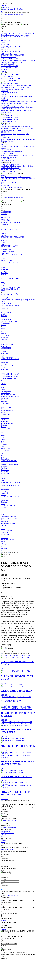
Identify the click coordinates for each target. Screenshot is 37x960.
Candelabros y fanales (20, 60)
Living (3, 175)
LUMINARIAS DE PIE (8, 121)
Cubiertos (4, 161)
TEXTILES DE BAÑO (8, 171)
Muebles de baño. (6, 92)
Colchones (4, 141)
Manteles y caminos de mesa (10, 155)
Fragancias (8, 67)
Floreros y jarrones (6, 60)
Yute (11, 76)
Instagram (4, 849)
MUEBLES (4, 42)
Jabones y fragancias (7, 85)
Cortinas (30, 166)
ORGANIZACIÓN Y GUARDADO (12, 55)
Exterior (3, 35)
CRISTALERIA (6, 150)
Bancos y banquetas (15, 103)
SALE (32, 37)
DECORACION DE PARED (10, 51)
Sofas (2, 101)
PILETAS (4, 94)
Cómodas (12, 139)
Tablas (9, 161)
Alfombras (26, 33)
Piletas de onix (5, 323)
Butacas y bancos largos (12, 177)
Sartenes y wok (5, 148)
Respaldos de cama (29, 139)
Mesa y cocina (24, 35)
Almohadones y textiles (15, 187)
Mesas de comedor (6, 134)
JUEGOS (4, 69)
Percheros (18, 130)
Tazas (6, 146)
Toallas (8, 112)
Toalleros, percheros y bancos (10, 89)
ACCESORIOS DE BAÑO (9, 84)
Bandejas (4, 57)
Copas (3, 152)
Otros (14, 57)
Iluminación (10, 107)
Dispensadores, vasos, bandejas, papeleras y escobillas (18, 300)
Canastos (10, 57)
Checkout (4, 929)
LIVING (3, 125)
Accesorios (15, 67)
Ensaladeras (26, 146)
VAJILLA (4, 144)
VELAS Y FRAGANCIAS (9, 66)
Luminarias (4, 187)
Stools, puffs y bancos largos (24, 128)
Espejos (8, 53)
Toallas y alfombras (26, 87)
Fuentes (19, 146)
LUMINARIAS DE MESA (9, 118)
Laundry (15, 92)
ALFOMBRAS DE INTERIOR (11, 75)
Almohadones (5, 110)
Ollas (32, 146)
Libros (3, 64)
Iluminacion (10, 35)
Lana (2, 76)
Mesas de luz (5, 139)
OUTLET (26, 37)
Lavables (7, 76)
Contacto (3, 545)
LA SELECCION (7, 33)
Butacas (7, 101)
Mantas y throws (22, 166)
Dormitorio (4, 184)
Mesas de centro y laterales (9, 518)
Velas (2, 67)
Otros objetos (31, 60)
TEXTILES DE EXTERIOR (10, 109)
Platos (3, 146)
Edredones (13, 110)
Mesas (3, 103)
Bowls (11, 146)
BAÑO (32, 33)
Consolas (33, 101)
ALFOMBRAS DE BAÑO (9, 80)
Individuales (23, 155)
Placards (10, 141)
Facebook (10, 849)
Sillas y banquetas (10, 182)
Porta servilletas (14, 157)
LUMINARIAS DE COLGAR (11, 116)
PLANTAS (4, 71)
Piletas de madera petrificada (21, 96)
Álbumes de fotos (10, 64)
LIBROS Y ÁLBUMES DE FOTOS (12, 62)
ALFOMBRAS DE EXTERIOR (11, 78)
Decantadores (17, 152)
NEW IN (16, 33)
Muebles (17, 35)
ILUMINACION (6, 41)
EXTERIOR (5, 48)
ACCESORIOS (6, 44)
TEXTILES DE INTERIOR (10, 164)
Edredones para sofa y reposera (10, 366)
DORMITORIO (6, 137)
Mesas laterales (25, 101)
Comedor (4, 180)
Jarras (15, 146)
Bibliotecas (4, 130)
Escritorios (11, 130)
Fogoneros (17, 107)
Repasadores (5, 157)
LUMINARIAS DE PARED (10, 119)
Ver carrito (4, 920)
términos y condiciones (13, 895)
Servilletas (30, 155)
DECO (21, 33)
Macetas (3, 107)
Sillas (6, 103)
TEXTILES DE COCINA (9, 153)
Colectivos (4, 5)
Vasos (21, 89)
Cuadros (3, 53)
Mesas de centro (15, 101)
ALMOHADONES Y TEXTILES (12, 37)
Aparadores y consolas (8, 128)
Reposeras (25, 103)
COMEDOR (5, 132)
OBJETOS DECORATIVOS (10, 58)
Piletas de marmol (6, 96)
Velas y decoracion (27, 107)
